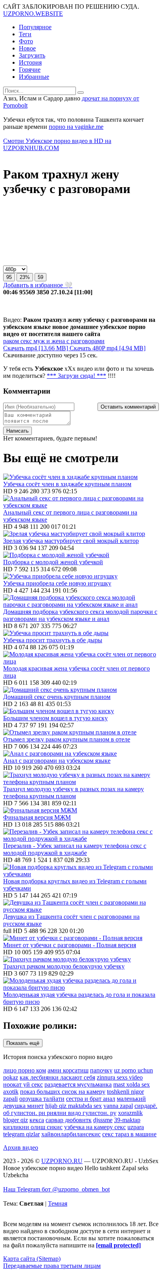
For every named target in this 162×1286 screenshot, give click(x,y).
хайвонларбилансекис (71, 1134)
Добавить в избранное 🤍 (37, 285)
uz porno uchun (133, 1070)
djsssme (102, 1120)
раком (11, 341)
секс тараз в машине (129, 1134)
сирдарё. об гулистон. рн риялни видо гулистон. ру (80, 1109)
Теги (25, 34)
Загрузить (32, 55)
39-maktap (127, 1120)
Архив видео (20, 1147)
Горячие (29, 69)
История (30, 62)
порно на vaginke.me (76, 126)
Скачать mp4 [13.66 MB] (36, 348)
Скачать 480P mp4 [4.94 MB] (107, 348)
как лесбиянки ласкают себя (57, 1077)
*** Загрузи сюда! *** (76, 375)
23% (25, 277)
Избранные (34, 76)
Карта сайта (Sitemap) (32, 1258)
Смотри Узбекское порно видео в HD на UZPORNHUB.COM (57, 144)
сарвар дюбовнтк (69, 1120)
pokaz (10, 1077)
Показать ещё (22, 1043)
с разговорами (85, 341)
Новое (27, 48)
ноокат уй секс (23, 1084)
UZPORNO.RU (62, 1161)
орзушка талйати (41, 1098)
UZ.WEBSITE (33, 13)
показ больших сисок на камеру (62, 1091)
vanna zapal (118, 1105)
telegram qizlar (21, 1134)
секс (25, 341)
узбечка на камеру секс (95, 1127)
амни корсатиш (68, 1070)
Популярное (35, 27)
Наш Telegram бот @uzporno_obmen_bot (56, 1189)
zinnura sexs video (120, 1077)
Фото (26, 41)
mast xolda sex (131, 1084)
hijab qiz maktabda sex (73, 1105)
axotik (10, 1091)
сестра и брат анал (90, 1098)
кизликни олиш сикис (33, 1127)
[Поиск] (80, 92)
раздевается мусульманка (78, 1084)
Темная (57, 1203)
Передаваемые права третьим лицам (52, 1265)
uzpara (135, 1127)
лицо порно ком (24, 1070)
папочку (101, 1070)
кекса (36, 1120)
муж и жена (48, 341)
